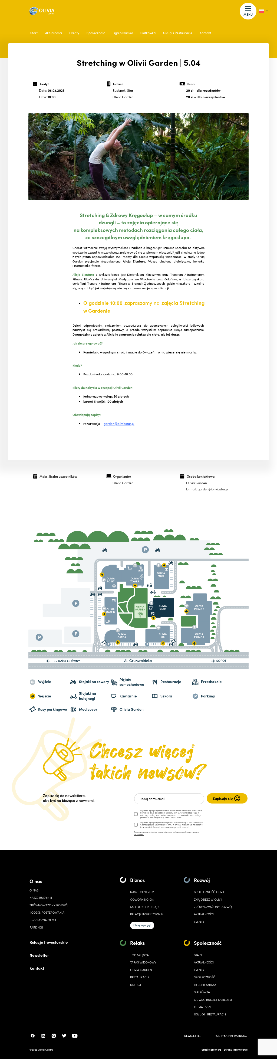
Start (34, 33)
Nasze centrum (142, 892)
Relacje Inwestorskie (48, 942)
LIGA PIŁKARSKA (205, 985)
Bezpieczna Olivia (43, 920)
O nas (35, 881)
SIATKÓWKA (202, 992)
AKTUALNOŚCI (204, 962)
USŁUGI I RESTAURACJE (210, 1014)
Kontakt (205, 33)
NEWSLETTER (192, 1035)
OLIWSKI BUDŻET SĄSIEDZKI (213, 1000)
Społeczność (96, 33)
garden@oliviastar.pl (119, 423)
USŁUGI (135, 985)
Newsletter (39, 955)
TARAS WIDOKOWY (143, 962)
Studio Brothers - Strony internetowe (225, 1049)
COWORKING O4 (142, 899)
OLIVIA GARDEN (141, 970)
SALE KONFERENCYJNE (145, 907)
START (198, 955)
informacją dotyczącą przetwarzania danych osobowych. (167, 833)
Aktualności (53, 33)
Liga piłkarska (123, 33)
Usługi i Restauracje (177, 33)
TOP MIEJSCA (139, 955)
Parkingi (36, 927)
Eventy (74, 33)
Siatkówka (148, 33)
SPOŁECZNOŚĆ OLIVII (209, 892)
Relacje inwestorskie (146, 914)
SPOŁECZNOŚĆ (204, 977)
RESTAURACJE (139, 977)
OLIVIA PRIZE (203, 1007)
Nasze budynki (40, 898)
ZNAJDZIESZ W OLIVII (208, 899)
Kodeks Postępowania (46, 912)
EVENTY (199, 922)
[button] (248, 11)
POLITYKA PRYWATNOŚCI (231, 1035)
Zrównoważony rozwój (48, 905)
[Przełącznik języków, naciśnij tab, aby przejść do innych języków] (263, 11)
